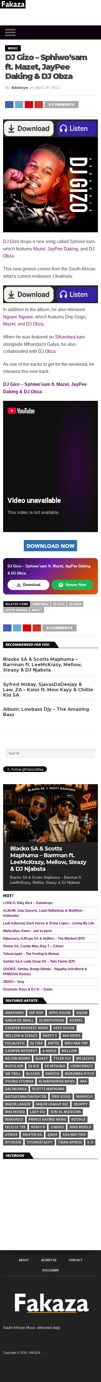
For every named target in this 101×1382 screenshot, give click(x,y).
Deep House (64, 1027)
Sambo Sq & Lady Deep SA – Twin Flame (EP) (39, 961)
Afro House (60, 1012)
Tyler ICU (62, 1058)
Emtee (53, 1043)
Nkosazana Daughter (25, 1096)
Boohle (78, 1119)
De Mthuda (55, 1066)
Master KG (32, 1134)
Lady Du (37, 1111)
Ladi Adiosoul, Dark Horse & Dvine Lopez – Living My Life (48, 923)
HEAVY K (38, 1127)
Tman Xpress (70, 1142)
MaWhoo (84, 1096)
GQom (81, 1012)
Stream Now (75, 585)
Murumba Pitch (79, 1073)
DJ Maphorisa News (57, 1081)
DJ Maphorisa (51, 1020)
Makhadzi (14, 1119)
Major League (18, 1104)
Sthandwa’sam (70, 336)
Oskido (57, 1127)
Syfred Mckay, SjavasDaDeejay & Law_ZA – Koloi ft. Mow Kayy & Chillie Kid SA (48, 690)
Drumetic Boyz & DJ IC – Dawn (27, 989)
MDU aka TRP (76, 1043)
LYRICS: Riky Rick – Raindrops (28, 903)
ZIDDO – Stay (13, 982)
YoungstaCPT (40, 1142)
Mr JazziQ (85, 1058)
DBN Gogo (61, 1096)
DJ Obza (34, 324)
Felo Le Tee (15, 1127)
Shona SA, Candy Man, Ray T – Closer (33, 946)
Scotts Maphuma (48, 1088)
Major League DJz (52, 1104)
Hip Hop (36, 1012)
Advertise (48, 1260)
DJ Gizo (11, 241)
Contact (75, 1260)
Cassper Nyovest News (26, 1027)
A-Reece (49, 1050)
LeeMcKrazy (81, 1066)
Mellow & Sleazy (21, 1035)
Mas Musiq (15, 1111)
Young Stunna (19, 1081)
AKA (83, 1081)
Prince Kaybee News (47, 1119)
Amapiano (41, 604)
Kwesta (52, 1073)
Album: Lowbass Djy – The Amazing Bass (46, 712)
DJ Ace (33, 1066)
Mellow (69, 1050)
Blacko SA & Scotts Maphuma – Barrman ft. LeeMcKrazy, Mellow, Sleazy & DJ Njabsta (42, 665)
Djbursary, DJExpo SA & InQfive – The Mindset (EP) (44, 939)
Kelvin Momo (17, 1058)
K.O (90, 1142)
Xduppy (81, 1104)
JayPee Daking (62, 248)
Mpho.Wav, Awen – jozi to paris (27, 931)
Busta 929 (14, 1066)
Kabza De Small (19, 1020)
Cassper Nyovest (21, 1050)
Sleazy (41, 1058)
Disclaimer (50, 1270)
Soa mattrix (74, 1134)
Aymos (11, 1134)
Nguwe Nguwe (18, 316)
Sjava (52, 1134)
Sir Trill (13, 1073)
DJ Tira (36, 1043)
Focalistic (15, 1043)
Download (31, 585)
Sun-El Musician (65, 1111)
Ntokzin (13, 1142)
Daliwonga (16, 1088)
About (24, 1260)
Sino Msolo (80, 1127)
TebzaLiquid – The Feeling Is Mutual (31, 954)
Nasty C (50, 1035)
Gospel (76, 1020)
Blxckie (33, 1073)
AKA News (71, 1035)
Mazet (39, 248)
